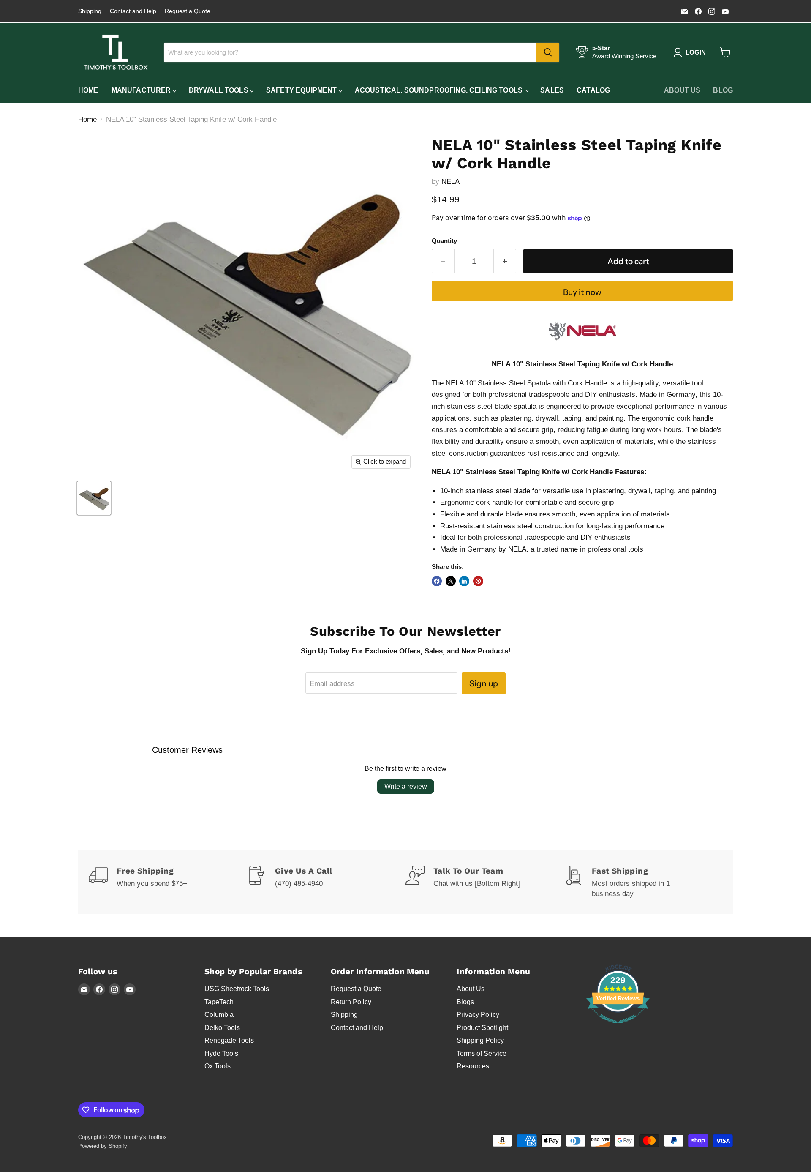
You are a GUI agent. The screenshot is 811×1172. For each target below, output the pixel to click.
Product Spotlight (482, 1027)
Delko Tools (222, 1027)
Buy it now (582, 292)
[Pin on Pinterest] (478, 581)
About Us (682, 90)
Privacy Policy (478, 1014)
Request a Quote (187, 11)
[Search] (547, 52)
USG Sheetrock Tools (236, 988)
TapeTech (219, 1001)
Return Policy (351, 1001)
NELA (450, 182)
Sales (552, 90)
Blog (723, 90)
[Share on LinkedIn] (464, 581)
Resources (473, 1066)
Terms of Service (481, 1053)
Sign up (483, 683)
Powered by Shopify (102, 1146)
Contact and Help (133, 11)
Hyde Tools (221, 1053)
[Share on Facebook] (437, 581)
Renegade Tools (229, 1040)
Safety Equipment (302, 90)
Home (88, 90)
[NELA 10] (94, 498)
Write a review (405, 786)
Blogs (465, 1001)
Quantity (444, 241)
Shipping (89, 11)
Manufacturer (142, 90)
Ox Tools (217, 1066)
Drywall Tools (219, 90)
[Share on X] (451, 581)
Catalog (593, 90)
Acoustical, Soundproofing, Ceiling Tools (440, 90)
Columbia (219, 1014)
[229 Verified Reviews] (618, 1028)
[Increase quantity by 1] (505, 261)
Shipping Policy (480, 1040)
